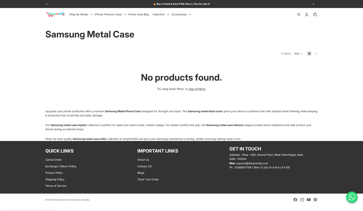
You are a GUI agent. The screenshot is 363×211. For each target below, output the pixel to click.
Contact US (144, 166)
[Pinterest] (315, 199)
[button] (298, 53)
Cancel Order (53, 159)
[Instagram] (302, 199)
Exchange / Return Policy (60, 166)
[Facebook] (295, 199)
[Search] (299, 14)
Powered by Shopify (79, 199)
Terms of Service (55, 185)
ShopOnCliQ (60, 199)
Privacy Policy (54, 172)
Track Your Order (148, 179)
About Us (143, 159)
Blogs (140, 172)
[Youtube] (308, 199)
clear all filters (196, 88)
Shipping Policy (54, 179)
